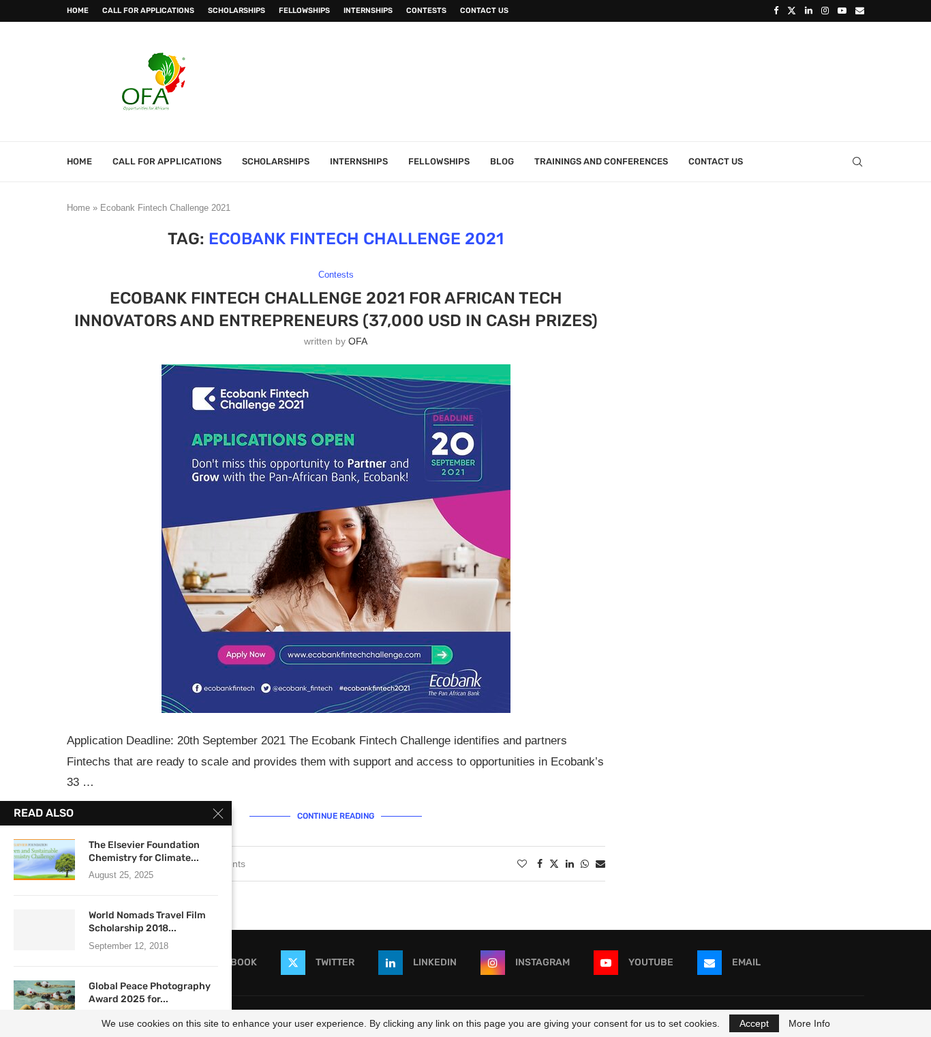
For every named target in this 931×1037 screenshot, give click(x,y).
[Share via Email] (600, 863)
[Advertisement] (616, 80)
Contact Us (484, 10)
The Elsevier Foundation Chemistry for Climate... (144, 851)
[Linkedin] (808, 11)
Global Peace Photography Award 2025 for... (150, 992)
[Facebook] (776, 11)
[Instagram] (825, 11)
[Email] (859, 11)
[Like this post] (522, 863)
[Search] (857, 161)
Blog (502, 161)
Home (78, 10)
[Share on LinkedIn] (570, 863)
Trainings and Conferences (601, 161)
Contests (426, 10)
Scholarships (236, 10)
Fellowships (304, 10)
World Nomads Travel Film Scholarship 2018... (147, 921)
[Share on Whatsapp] (585, 863)
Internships (368, 10)
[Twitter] (791, 11)
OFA (357, 341)
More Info (809, 1023)
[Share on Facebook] (540, 863)
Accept (754, 1023)
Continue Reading (335, 816)
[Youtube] (842, 11)
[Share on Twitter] (554, 863)
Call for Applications (148, 10)
